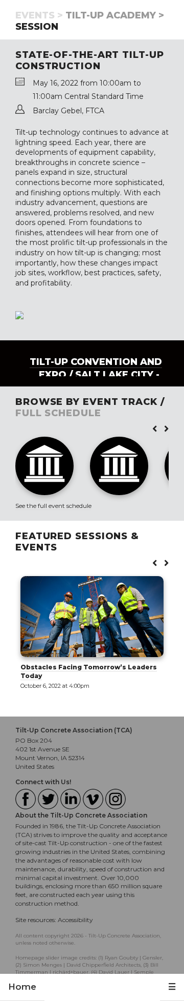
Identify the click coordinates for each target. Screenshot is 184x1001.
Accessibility (75, 920)
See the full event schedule (53, 505)
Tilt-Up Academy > (114, 15)
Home (22, 987)
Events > (39, 15)
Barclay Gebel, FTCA (68, 110)
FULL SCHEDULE (58, 413)
